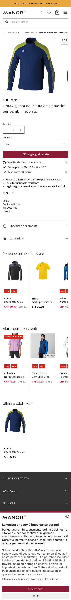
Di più (6, 193)
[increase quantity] (20, 129)
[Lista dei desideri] (64, 41)
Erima (6, 200)
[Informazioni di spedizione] (66, 162)
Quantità (7, 124)
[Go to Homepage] (14, 12)
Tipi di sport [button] (14, 32)
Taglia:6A (7, 138)
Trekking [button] (29, 32)
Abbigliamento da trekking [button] (53, 32)
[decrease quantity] (6, 129)
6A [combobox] (7, 144)
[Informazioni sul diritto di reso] (66, 172)
